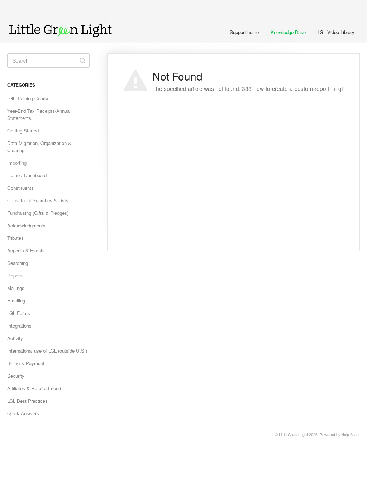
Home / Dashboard (27, 175)
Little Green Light (293, 434)
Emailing (16, 300)
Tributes (15, 237)
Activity (15, 338)
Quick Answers (23, 413)
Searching (17, 263)
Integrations (19, 325)
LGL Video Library (336, 32)
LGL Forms (18, 313)
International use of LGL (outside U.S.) (47, 350)
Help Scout (350, 434)
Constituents (20, 187)
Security (15, 375)
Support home (244, 32)
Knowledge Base (288, 32)
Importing (17, 162)
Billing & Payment (25, 363)
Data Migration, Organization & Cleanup (39, 147)
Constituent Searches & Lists (37, 200)
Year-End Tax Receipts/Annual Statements (39, 114)
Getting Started (23, 130)
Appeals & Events (26, 250)
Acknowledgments (26, 225)
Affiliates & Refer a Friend (34, 388)
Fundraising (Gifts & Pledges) (37, 212)
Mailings (15, 288)
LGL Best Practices (27, 400)
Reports (15, 275)
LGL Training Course (28, 98)
